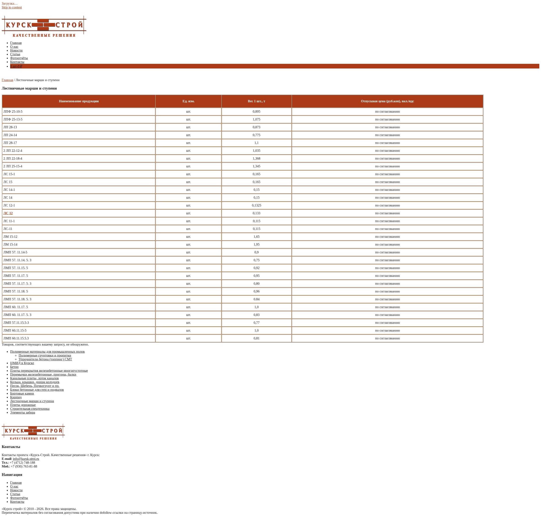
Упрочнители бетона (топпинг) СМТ (45, 359)
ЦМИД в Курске (22, 363)
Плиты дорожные (23, 405)
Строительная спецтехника (29, 408)
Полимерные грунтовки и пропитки (45, 355)
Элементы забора (22, 412)
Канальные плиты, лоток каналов (34, 378)
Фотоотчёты (19, 58)
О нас (14, 46)
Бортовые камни (22, 393)
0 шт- (16, 66)
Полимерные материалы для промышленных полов (47, 351)
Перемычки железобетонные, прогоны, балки (43, 374)
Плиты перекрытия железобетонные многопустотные (49, 370)
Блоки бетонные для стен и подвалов (37, 389)
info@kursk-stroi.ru (26, 459)
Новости (16, 50)
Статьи (15, 54)
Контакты (17, 62)
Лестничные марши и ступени (32, 401)
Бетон (14, 367)
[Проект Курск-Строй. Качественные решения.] (44, 35)
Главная (16, 43)
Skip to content (12, 7)
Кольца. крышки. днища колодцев (34, 382)
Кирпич (16, 397)
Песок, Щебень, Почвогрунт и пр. (34, 386)
